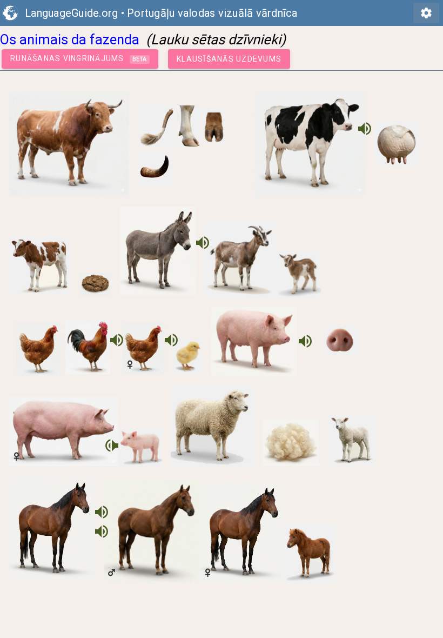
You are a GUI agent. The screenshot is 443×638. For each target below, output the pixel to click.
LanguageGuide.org (71, 12)
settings (426, 12)
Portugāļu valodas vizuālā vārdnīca (212, 12)
